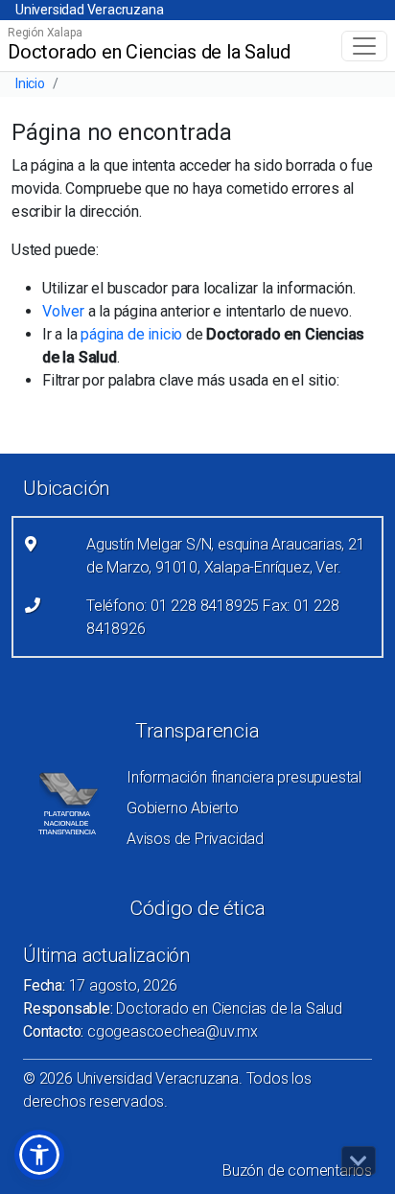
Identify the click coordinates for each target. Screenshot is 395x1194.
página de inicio (131, 334)
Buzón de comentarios (297, 1170)
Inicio (30, 83)
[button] (39, 1155)
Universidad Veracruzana (89, 9)
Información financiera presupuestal (244, 777)
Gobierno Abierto (183, 808)
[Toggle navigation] (364, 46)
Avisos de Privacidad (195, 839)
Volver (63, 311)
